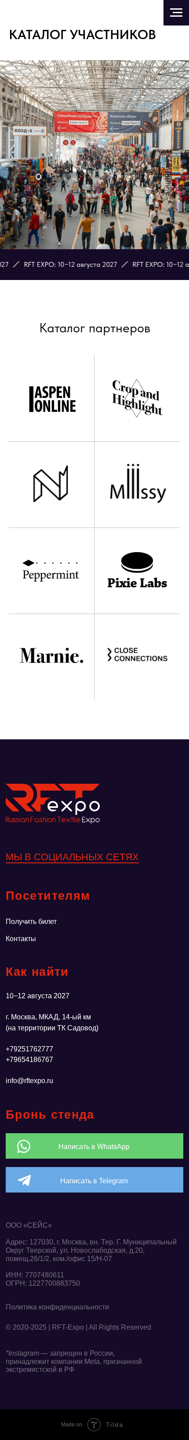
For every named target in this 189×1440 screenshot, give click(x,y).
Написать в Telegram (94, 1181)
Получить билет (31, 921)
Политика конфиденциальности (57, 1307)
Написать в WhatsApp (94, 1146)
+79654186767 (29, 1059)
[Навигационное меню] (176, 12)
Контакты (21, 938)
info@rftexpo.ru (29, 1080)
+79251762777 (29, 1049)
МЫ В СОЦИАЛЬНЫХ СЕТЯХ (72, 857)
